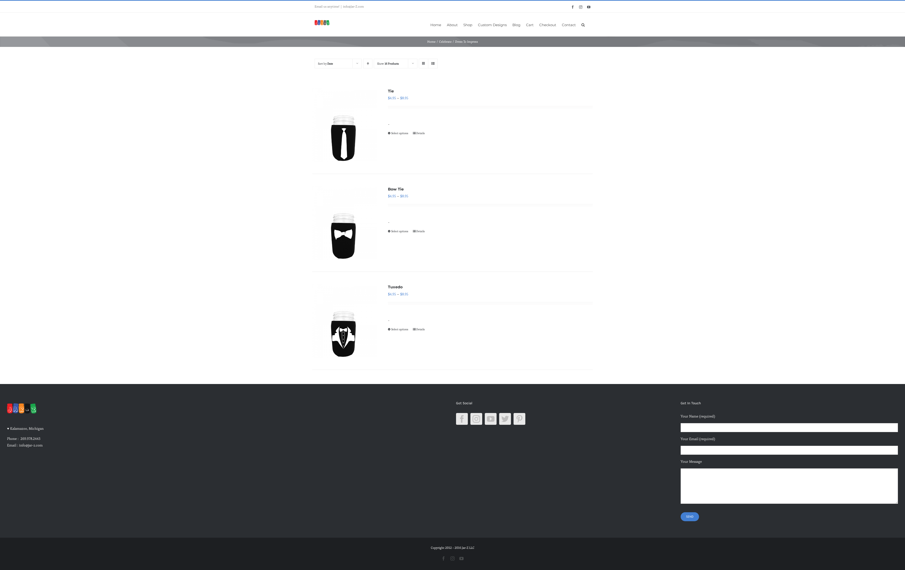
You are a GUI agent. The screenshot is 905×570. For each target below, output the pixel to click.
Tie (391, 91)
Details (420, 133)
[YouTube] (491, 419)
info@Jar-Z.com (353, 6)
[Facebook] (462, 419)
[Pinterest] (519, 419)
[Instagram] (476, 419)
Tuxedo (395, 287)
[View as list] (432, 63)
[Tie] (344, 125)
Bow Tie (396, 189)
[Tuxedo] (344, 321)
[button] (583, 24)
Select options (399, 133)
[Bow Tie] (344, 223)
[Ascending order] (367, 63)
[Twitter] (505, 419)
